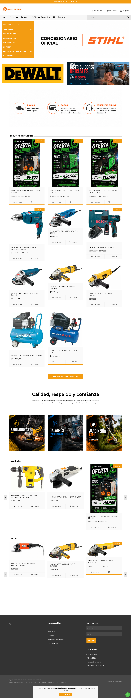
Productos (14, 17)
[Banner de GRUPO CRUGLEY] (27, 433)
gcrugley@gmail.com (94, 662)
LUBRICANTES (9, 43)
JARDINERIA (8, 29)
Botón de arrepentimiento (57, 682)
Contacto (24, 17)
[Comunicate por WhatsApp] (127, 694)
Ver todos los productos (65, 376)
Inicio (4, 17)
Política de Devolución (41, 17)
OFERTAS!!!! (7, 56)
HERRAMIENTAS (9, 34)
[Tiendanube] (114, 682)
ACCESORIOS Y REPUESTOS (14, 51)
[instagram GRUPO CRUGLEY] (127, 6)
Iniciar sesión (112, 11)
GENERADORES (9, 38)
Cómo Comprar (59, 17)
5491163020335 (91, 654)
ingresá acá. (42, 682)
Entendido (65, 694)
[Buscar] (128, 17)
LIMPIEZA (7, 47)
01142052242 (91, 658)
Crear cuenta (98, 11)
